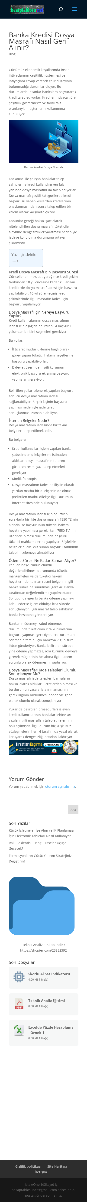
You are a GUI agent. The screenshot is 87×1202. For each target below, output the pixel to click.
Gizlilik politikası (28, 1166)
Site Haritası (57, 1166)
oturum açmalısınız (60, 786)
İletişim (41, 1172)
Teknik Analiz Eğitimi (46, 1000)
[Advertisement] (43, 1096)
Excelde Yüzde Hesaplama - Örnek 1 (51, 1030)
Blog (12, 54)
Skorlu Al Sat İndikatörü (49, 974)
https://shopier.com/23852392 (43, 950)
